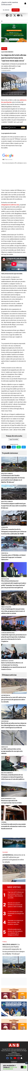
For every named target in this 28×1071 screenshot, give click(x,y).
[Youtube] (18, 15)
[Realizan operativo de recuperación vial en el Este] (14, 789)
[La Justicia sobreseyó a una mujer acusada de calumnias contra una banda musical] (14, 812)
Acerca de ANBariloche (16, 1055)
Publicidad (14, 1063)
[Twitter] (14, 15)
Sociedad (5, 852)
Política (4, 48)
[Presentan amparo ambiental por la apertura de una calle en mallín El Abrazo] (14, 492)
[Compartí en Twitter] (9, 447)
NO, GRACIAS (6, 10)
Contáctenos (14, 1061)
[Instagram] (11, 15)
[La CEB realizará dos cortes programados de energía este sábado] (14, 737)
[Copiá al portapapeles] (23, 447)
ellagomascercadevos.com (10, 204)
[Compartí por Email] (14, 447)
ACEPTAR (15, 10)
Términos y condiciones (14, 1053)
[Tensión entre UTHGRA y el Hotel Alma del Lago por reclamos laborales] (14, 543)
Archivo (8, 1055)
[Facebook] (7, 15)
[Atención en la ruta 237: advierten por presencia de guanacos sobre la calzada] (14, 686)
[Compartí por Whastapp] (18, 447)
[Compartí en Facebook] (4, 447)
